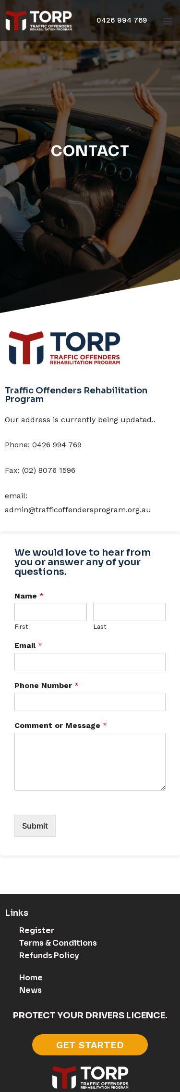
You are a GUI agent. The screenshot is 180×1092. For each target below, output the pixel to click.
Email (28, 645)
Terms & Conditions (58, 943)
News (30, 990)
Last (100, 626)
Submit (35, 826)
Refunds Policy (49, 955)
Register (36, 930)
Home (31, 978)
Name (29, 595)
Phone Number (46, 685)
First (21, 626)
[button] (167, 20)
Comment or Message (60, 725)
